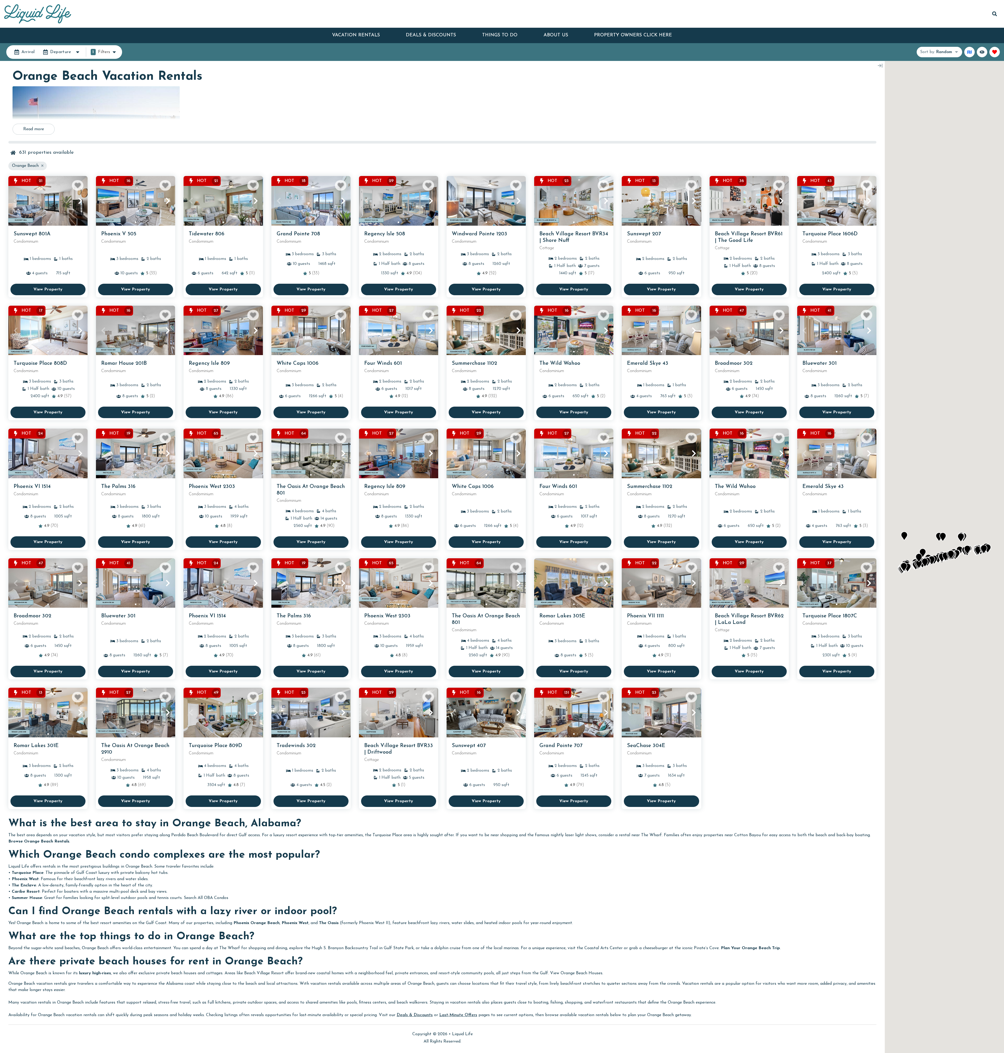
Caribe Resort (26, 892)
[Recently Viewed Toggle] (982, 52)
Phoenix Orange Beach (256, 923)
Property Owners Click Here (633, 35)
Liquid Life (462, 1034)
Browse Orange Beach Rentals (38, 841)
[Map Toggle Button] (969, 52)
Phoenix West (25, 879)
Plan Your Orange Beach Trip (750, 948)
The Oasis (329, 923)
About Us (556, 35)
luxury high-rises (95, 973)
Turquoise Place (27, 873)
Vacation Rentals (356, 35)
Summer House (27, 898)
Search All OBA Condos (206, 898)
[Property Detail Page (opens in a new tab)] (48, 200)
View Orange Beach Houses (576, 973)
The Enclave (24, 885)
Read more (33, 129)
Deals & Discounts (431, 35)
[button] (15, 201)
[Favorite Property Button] (77, 185)
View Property (47, 289)
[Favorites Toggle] (994, 52)
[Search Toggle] (994, 14)
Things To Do (499, 35)
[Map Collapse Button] (880, 65)
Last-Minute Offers (458, 1015)
